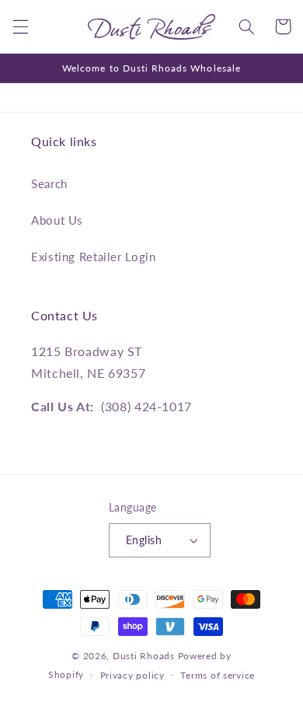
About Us (57, 220)
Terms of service (217, 675)
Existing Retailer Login (93, 257)
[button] (20, 26)
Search (49, 183)
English (144, 540)
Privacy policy (132, 675)
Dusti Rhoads (144, 656)
